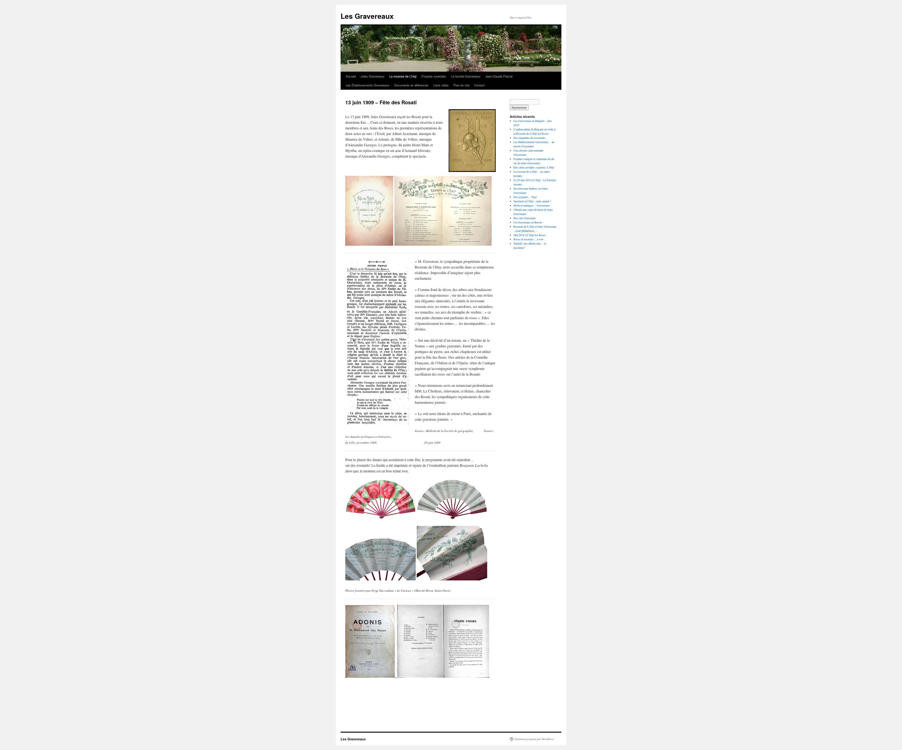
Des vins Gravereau (524, 218)
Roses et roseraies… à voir (528, 239)
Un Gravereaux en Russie (527, 222)
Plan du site (461, 85)
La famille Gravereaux (466, 76)
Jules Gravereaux (373, 76)
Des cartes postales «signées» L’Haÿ (533, 167)
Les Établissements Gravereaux (367, 85)
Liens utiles (441, 85)
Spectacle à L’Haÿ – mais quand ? (532, 201)
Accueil (351, 76)
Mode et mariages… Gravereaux (531, 205)
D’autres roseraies (433, 76)
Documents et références (411, 85)
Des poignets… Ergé (525, 197)
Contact (479, 85)
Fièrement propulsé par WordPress (534, 739)
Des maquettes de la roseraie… (530, 138)
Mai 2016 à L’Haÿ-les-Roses (529, 235)
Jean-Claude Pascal (499, 76)
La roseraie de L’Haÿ (403, 76)
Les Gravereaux (367, 16)
